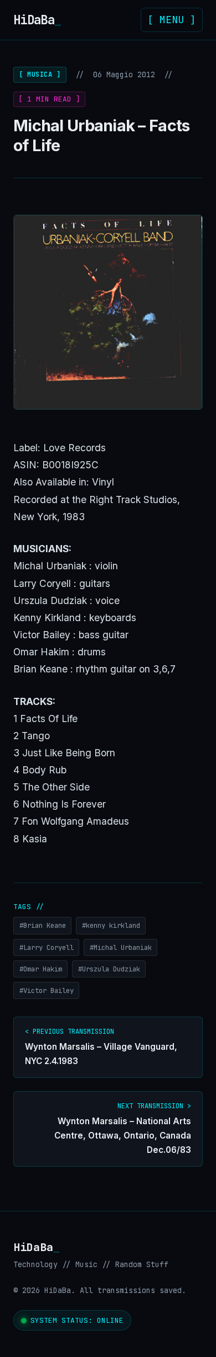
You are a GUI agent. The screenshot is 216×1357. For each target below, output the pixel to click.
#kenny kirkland (111, 925)
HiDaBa (37, 20)
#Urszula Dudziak (109, 969)
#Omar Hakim (40, 969)
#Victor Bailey (46, 990)
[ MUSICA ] (40, 74)
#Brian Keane (42, 925)
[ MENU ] (171, 19)
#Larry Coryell (46, 947)
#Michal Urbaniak (121, 947)
